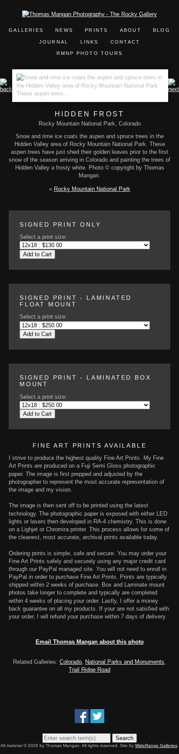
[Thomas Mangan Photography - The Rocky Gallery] (89, 14)
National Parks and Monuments (124, 662)
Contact (125, 41)
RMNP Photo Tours (89, 53)
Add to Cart (37, 254)
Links (89, 41)
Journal (55, 41)
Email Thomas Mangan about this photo (90, 642)
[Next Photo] (173, 89)
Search (124, 738)
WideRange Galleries (156, 745)
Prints (96, 30)
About (130, 30)
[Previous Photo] (6, 89)
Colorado (71, 662)
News (64, 30)
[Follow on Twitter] (97, 719)
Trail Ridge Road (89, 669)
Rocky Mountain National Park (92, 189)
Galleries (26, 30)
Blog (161, 30)
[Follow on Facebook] (82, 719)
